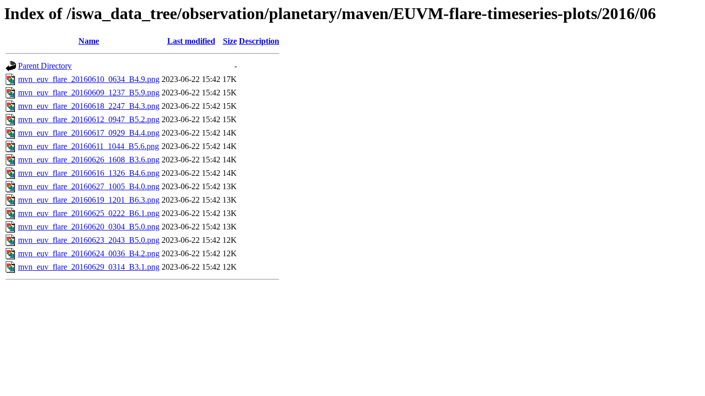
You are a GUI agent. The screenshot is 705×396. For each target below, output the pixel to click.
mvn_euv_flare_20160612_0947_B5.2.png (88, 119)
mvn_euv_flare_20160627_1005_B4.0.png (88, 186)
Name (88, 41)
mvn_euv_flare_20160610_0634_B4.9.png (88, 79)
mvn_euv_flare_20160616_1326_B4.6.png (88, 173)
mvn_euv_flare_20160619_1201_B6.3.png (88, 199)
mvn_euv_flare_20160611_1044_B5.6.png (88, 146)
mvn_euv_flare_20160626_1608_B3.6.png (88, 159)
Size (230, 41)
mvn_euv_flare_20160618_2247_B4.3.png (88, 106)
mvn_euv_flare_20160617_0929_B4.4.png (88, 132)
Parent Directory (45, 65)
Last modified (191, 41)
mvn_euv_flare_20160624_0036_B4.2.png (88, 253)
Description (259, 41)
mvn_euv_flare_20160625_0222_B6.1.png (88, 213)
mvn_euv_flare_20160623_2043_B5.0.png (88, 240)
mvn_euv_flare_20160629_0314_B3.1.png (88, 266)
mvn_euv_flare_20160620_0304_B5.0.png (88, 226)
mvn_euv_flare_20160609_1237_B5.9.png (88, 92)
